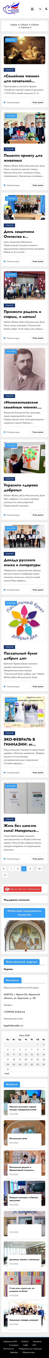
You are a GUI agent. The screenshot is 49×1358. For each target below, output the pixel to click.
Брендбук (14, 1352)
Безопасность (8, 1348)
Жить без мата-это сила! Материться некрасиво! (20, 828)
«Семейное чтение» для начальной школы (21, 78)
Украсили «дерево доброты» (21, 487)
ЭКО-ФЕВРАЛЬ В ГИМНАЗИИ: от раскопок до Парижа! (24, 742)
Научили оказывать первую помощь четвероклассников (22, 1108)
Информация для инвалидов (30, 1348)
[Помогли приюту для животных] (24, 127)
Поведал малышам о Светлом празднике (23, 1199)
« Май (6, 1073)
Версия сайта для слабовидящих (25, 889)
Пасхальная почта (18, 1138)
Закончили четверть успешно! (23, 1320)
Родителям (37, 1341)
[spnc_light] (46, 9)
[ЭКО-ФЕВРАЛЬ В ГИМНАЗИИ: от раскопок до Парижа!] (24, 711)
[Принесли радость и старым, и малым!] (24, 285)
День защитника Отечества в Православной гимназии (19, 234)
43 (39, 868)
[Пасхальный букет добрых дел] (24, 620)
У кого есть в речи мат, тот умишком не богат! (21, 1290)
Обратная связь (28, 1352)
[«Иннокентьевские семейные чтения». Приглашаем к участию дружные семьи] (24, 368)
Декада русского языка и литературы (22, 562)
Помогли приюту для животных (23, 158)
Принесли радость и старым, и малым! (22, 314)
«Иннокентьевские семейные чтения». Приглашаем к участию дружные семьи (21, 405)
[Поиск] (40, 9)
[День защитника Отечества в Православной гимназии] (24, 207)
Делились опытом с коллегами (24, 1259)
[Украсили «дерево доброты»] (24, 457)
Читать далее (37, 102)
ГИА (34, 1345)
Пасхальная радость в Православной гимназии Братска (21, 1169)
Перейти (8, 969)
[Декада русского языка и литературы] (24, 536)
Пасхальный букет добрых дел (20, 656)
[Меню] (32, 9)
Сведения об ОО (10, 1341)
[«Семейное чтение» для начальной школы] (24, 50)
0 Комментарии (13, 102)
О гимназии (14, 1345)
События (9, 70)
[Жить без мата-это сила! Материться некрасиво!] (24, 797)
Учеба (25, 1345)
